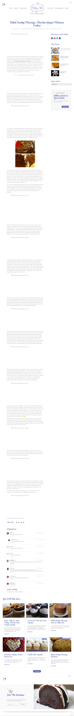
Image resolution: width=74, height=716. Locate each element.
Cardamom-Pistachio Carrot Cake (64, 65)
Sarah (11, 553)
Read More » (7, 634)
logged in (13, 591)
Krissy (11, 546)
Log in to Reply (13, 542)
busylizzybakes (12, 576)
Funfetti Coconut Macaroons (63, 72)
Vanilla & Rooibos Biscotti (65, 49)
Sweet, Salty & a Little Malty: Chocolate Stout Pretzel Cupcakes (12, 622)
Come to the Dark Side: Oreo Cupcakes (37, 621)
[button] (17, 522)
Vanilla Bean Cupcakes (35, 654)
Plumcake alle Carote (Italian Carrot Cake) (64, 57)
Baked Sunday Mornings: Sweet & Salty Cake (59, 621)
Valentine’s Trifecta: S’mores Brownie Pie (13, 655)
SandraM (11, 568)
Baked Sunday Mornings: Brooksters (59, 655)
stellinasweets (13, 539)
